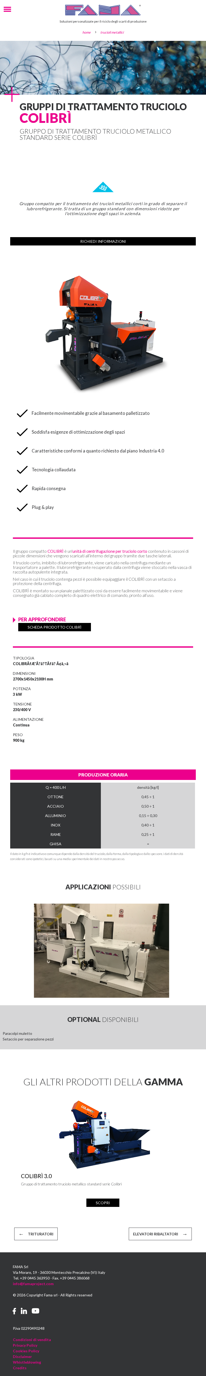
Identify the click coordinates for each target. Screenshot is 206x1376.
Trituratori (40, 1234)
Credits (20, 1368)
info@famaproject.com (33, 1283)
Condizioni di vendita (32, 1339)
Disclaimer (22, 1356)
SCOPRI (103, 1202)
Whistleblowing (27, 1362)
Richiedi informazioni (103, 241)
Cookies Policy (26, 1351)
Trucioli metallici (112, 32)
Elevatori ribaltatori (155, 1234)
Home (86, 32)
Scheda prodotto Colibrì (55, 627)
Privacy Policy (25, 1345)
